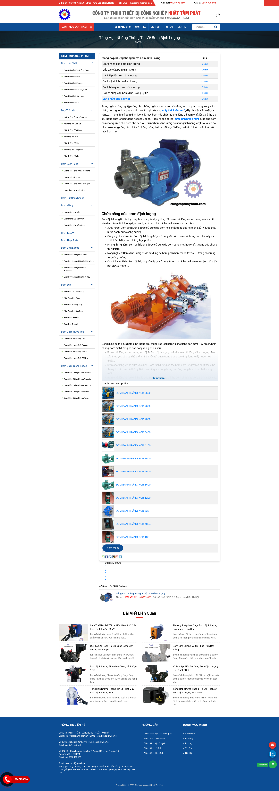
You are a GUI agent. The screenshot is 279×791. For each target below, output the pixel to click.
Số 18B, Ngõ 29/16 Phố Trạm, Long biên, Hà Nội (92, 3)
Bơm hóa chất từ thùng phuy (76, 70)
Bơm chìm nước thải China (75, 339)
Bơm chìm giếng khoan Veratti (77, 392)
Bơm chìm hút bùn (71, 317)
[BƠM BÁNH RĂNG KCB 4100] (108, 445)
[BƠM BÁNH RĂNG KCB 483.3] (108, 523)
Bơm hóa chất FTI (71, 102)
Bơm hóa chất (69, 63)
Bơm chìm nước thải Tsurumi (76, 345)
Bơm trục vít (68, 233)
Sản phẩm (190, 733)
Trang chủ (124, 27)
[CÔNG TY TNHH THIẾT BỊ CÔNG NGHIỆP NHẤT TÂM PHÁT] (64, 14)
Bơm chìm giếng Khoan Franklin (77, 379)
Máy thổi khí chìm (71, 143)
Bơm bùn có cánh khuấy (74, 291)
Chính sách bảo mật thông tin (158, 733)
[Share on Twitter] (110, 556)
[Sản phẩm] (273, 764)
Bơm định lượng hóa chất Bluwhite (79, 261)
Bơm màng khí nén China (74, 225)
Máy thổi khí (68, 110)
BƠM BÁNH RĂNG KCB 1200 (133, 497)
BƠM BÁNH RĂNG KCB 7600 (133, 406)
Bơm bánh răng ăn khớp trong (77, 171)
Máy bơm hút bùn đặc (73, 311)
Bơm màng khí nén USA (74, 219)
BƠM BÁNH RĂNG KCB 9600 (133, 392)
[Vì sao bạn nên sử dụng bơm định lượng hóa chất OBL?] (156, 673)
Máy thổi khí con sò (72, 124)
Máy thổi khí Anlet (71, 156)
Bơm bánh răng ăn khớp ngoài (77, 184)
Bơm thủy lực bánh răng (74, 190)
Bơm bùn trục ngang (73, 304)
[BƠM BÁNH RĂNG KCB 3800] (108, 458)
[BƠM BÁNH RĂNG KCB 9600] (108, 392)
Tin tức (168, 27)
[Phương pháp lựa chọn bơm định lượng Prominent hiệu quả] (156, 632)
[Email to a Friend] (113, 556)
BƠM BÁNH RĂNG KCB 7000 (133, 419)
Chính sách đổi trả (152, 748)
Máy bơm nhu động (72, 298)
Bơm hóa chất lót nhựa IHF (75, 89)
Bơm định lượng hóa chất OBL (77, 277)
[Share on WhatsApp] (103, 556)
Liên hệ (181, 27)
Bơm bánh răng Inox (72, 177)
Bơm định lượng (70, 247)
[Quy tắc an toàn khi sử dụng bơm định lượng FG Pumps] (73, 652)
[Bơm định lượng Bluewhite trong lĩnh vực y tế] (73, 673)
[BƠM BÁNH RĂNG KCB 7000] (108, 419)
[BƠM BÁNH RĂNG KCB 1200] (108, 497)
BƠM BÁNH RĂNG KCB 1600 (133, 484)
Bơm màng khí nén (72, 212)
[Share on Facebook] (106, 556)
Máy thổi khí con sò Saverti (75, 117)
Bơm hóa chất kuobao (73, 83)
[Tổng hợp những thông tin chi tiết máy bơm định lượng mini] (73, 695)
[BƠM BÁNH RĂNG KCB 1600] (108, 484)
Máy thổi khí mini (71, 137)
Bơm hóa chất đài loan (74, 96)
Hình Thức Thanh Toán (154, 738)
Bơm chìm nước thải (72, 331)
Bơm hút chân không (72, 197)
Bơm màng (67, 205)
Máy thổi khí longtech (73, 150)
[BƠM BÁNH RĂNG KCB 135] (108, 536)
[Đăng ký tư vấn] (272, 745)
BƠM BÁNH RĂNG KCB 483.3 (133, 523)
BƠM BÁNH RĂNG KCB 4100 (133, 445)
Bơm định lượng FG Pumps (75, 255)
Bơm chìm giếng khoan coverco (77, 373)
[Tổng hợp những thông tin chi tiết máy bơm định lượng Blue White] (156, 695)
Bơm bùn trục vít (71, 324)
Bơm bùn (66, 284)
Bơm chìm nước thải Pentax (75, 352)
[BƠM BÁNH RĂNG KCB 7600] (108, 405)
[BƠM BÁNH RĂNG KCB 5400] (108, 432)
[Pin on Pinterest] (117, 556)
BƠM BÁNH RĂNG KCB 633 (132, 510)
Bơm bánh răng (69, 163)
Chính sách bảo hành (153, 753)
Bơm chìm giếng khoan (74, 365)
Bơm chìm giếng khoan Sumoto (77, 385)
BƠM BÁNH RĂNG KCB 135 (132, 537)
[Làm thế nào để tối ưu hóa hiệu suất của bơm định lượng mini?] (73, 632)
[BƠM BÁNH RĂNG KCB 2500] (108, 471)
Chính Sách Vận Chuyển (155, 743)
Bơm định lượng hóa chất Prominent (75, 269)
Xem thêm (113, 547)
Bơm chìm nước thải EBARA (76, 358)
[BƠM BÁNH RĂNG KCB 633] (108, 510)
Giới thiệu (140, 27)
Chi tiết (205, 64)
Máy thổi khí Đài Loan (73, 130)
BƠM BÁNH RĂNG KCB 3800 (133, 458)
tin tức (138, 42)
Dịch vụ (155, 27)
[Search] (215, 27)
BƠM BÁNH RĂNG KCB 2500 (133, 471)
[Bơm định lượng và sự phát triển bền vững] (156, 652)
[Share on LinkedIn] (120, 556)
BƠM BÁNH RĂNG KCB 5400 (133, 432)
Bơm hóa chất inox (72, 77)
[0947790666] (272, 754)
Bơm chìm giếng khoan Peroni (76, 398)
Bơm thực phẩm (70, 240)
